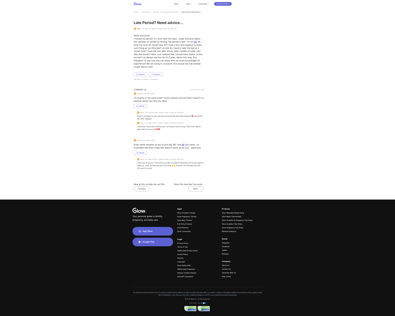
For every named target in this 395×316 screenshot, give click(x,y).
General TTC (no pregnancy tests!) (165, 12)
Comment (156, 74)
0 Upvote (141, 74)
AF (183, 144)
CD (195, 41)
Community (145, 12)
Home (136, 12)
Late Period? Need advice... (192, 12)
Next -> (195, 189)
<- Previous (141, 189)
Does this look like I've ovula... (189, 184)
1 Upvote (141, 106)
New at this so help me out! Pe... (150, 184)
